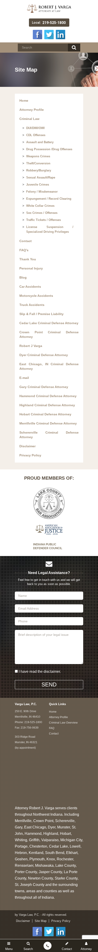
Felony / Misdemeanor (42, 191)
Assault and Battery (40, 142)
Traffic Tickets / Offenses (43, 220)
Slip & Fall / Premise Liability (41, 314)
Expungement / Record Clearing (48, 198)
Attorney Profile (31, 109)
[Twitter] (49, 34)
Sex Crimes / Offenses (41, 213)
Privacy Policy (30, 455)
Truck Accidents (31, 305)
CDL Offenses (35, 135)
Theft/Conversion (38, 163)
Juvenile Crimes (37, 184)
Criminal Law (29, 119)
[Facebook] (37, 34)
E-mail (24, 378)
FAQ (51, 728)
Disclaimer (27, 446)
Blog (23, 277)
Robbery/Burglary (38, 170)
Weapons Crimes (38, 156)
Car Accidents (30, 286)
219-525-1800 (54, 23)
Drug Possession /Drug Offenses (49, 149)
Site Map (40, 921)
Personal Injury (31, 268)
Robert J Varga (30, 346)
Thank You (27, 259)
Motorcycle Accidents (36, 296)
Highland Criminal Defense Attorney (47, 405)
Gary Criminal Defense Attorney (43, 387)
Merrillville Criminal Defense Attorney (48, 423)
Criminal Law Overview (63, 722)
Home (23, 100)
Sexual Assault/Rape (40, 177)
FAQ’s (23, 250)
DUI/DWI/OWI (35, 128)
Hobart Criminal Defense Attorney (45, 414)
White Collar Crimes (40, 205)
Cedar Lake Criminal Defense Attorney (48, 323)
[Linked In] (60, 34)
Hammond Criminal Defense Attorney (48, 396)
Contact (25, 241)
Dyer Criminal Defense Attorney (43, 355)
